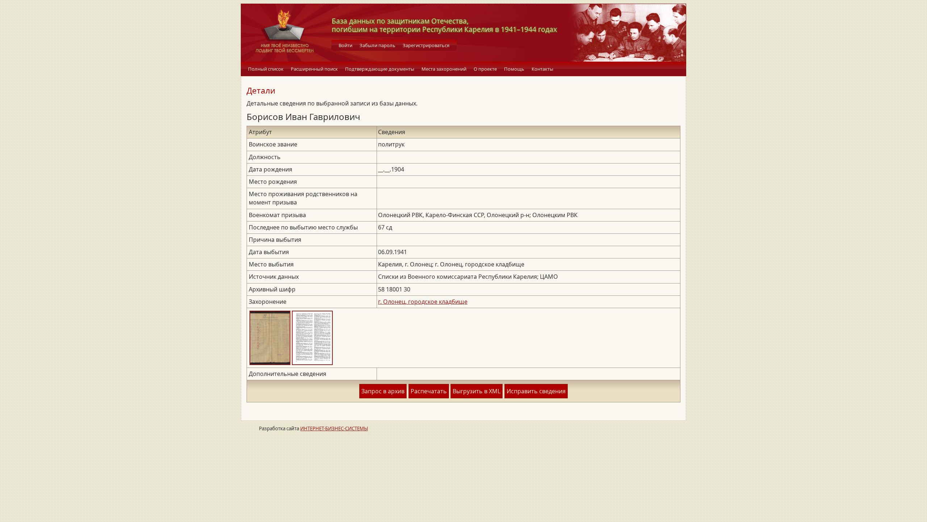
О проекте (485, 69)
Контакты (542, 69)
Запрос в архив (382, 391)
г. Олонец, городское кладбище (422, 302)
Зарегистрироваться (426, 45)
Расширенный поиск (314, 69)
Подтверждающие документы (379, 69)
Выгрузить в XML (476, 391)
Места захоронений (443, 69)
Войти (345, 45)
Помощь (514, 69)
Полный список (266, 69)
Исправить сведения (536, 391)
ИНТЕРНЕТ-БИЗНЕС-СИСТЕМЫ (334, 428)
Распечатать (429, 391)
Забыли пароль (377, 45)
